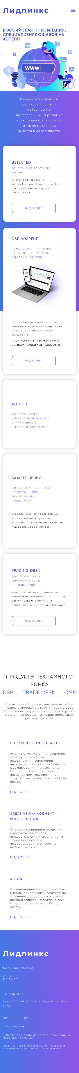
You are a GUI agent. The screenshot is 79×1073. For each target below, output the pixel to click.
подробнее (33, 208)
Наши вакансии (15, 994)
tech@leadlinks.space (18, 967)
